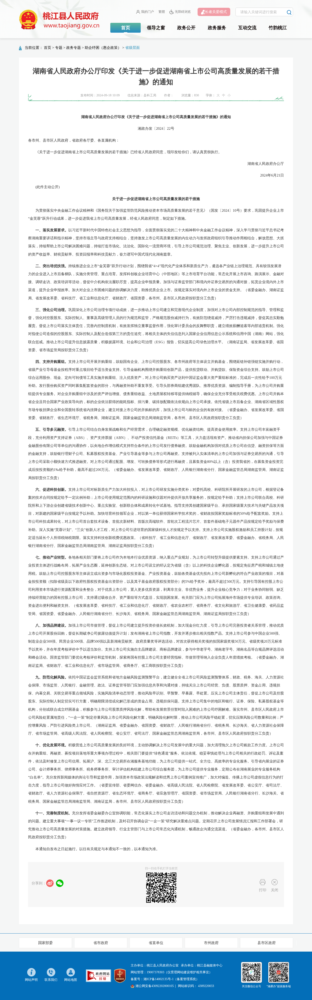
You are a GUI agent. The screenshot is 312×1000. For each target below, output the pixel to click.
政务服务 (217, 27)
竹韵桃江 (278, 27)
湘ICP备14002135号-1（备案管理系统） (171, 979)
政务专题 (73, 48)
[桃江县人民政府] (60, 19)
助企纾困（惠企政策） (103, 48)
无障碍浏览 (183, 11)
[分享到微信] (59, 883)
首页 (125, 27)
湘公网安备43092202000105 (154, 986)
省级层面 (132, 48)
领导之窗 (156, 27)
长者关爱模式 (216, 12)
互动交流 (247, 27)
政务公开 (186, 27)
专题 (58, 48)
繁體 (162, 11)
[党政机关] (120, 975)
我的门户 (147, 11)
